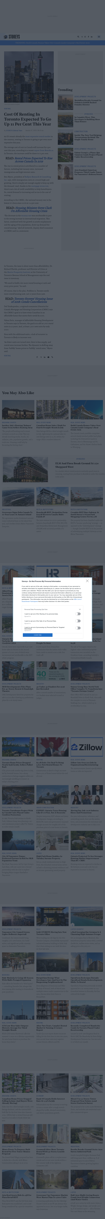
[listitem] (52, 609)
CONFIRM (38, 635)
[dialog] (52, 609)
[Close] (88, 581)
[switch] (78, 613)
